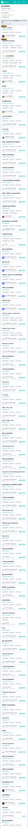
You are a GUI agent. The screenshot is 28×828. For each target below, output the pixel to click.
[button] (19, 2)
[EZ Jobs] (5, 2)
